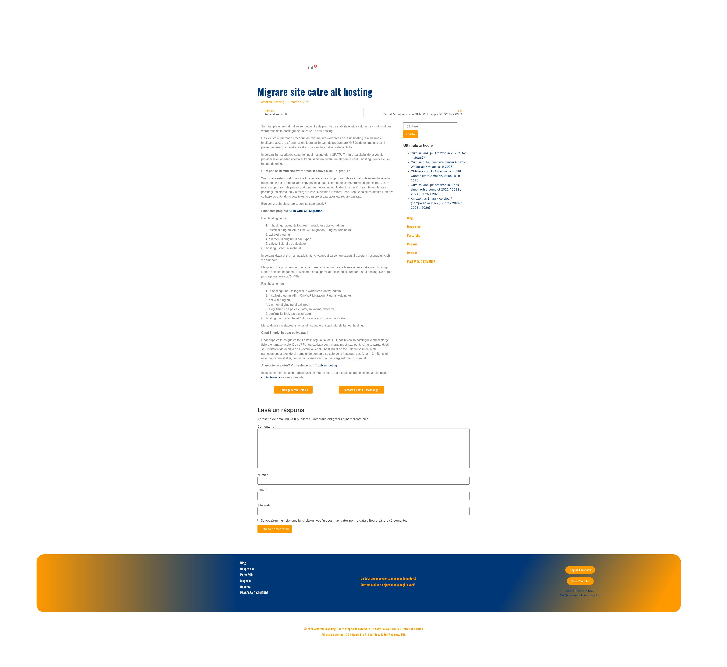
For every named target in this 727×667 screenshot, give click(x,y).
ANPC (570, 591)
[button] (332, 26)
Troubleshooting (326, 365)
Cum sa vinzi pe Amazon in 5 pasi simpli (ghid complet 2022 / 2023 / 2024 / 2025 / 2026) (436, 189)
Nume (262, 474)
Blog (410, 218)
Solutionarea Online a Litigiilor (580, 595)
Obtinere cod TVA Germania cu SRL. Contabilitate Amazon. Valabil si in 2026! (437, 175)
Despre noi (413, 226)
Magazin (412, 244)
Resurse (412, 253)
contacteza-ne (270, 377)
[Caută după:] (430, 126)
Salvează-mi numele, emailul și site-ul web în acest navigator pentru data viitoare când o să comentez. (334, 520)
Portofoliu (413, 235)
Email (262, 489)
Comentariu (267, 426)
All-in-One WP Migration (306, 210)
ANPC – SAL (585, 591)
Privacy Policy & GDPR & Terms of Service (397, 629)
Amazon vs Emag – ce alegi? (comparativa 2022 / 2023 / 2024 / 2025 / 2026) (436, 203)
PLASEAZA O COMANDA (421, 261)
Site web (263, 505)
